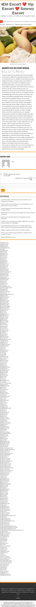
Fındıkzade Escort (4, 393)
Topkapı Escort (4, 552)
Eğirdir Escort (3, 373)
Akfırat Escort (3, 256)
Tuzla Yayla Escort (4, 564)
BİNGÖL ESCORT (4, 322)
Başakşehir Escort (4, 303)
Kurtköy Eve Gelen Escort (6, 461)
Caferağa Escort (4, 340)
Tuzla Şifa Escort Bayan (6, 562)
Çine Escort (3, 352)
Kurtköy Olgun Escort (5, 466)
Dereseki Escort (4, 362)
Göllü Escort (3, 404)
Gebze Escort (3, 397)
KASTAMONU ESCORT (5, 433)
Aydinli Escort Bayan (5, 291)
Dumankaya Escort (4, 369)
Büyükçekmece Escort (5, 339)
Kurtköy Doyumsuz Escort (6, 453)
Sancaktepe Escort (4, 536)
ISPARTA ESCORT (4, 417)
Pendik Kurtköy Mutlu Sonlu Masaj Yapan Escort (12, 530)
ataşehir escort (13, 588)
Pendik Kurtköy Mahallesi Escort (8, 528)
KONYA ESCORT (4, 446)
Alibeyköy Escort (4, 265)
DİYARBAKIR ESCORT (5, 367)
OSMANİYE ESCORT (5, 503)
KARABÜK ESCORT (4, 426)
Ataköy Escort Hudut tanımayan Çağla (23, 178)
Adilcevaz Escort (4, 246)
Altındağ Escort (4, 267)
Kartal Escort (3, 430)
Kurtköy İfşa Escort (5, 462)
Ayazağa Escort (4, 289)
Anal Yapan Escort (4, 273)
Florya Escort (3, 395)
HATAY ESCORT (4, 413)
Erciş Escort (3, 379)
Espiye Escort (3, 387)
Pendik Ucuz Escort (5, 534)
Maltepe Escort (4, 482)
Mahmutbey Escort (4, 479)
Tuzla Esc (2, 554)
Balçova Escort (3, 299)
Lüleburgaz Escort (4, 478)
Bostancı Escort (4, 328)
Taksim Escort (3, 550)
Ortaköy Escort (4, 502)
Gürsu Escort (3, 409)
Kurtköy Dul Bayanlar (5, 454)
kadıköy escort (21, 590)
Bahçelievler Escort (5, 297)
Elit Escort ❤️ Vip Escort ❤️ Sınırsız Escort (18, 8)
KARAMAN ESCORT (5, 428)
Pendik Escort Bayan (5, 513)
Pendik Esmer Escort (5, 518)
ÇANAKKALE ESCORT (5, 344)
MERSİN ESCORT (4, 490)
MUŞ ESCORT (3, 495)
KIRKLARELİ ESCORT (5, 442)
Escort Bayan (3, 381)
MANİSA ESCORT (4, 485)
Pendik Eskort (3, 517)
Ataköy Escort (3, 281)
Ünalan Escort (3, 567)
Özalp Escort (3, 505)
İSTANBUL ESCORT (5, 419)
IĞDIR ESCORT (4, 415)
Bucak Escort (3, 332)
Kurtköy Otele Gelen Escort (6, 468)
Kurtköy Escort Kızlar (5, 460)
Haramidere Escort (4, 412)
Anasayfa (2, 24)
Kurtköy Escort (3, 457)
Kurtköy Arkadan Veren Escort (7, 449)
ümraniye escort (22, 588)
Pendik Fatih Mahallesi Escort (7, 521)
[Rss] (18, 596)
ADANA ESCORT (4, 245)
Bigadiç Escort (3, 319)
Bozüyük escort (4, 331)
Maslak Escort (3, 487)
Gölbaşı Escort (3, 403)
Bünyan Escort (3, 335)
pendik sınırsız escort (5, 532)
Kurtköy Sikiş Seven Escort (6, 470)
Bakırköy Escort (10, 24)
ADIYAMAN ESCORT (5, 248)
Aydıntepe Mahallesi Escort (7, 294)
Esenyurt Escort (4, 384)
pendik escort (30, 588)
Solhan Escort (3, 547)
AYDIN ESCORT (4, 290)
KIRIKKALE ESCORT (5, 441)
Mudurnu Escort (4, 493)
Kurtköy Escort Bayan (5, 458)
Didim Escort (3, 364)
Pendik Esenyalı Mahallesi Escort (8, 515)
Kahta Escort (3, 425)
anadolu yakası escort (15, 592)
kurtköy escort (25, 592)
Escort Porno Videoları (5, 383)
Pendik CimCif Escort (5, 510)
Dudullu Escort (3, 368)
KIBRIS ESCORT (4, 438)
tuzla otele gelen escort (6, 560)
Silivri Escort (3, 542)
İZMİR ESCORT (3, 420)
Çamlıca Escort (3, 343)
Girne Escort (3, 401)
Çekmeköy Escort (4, 350)
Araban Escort (3, 277)
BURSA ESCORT (4, 338)
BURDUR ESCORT (4, 336)
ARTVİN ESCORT (4, 279)
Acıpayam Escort (4, 244)
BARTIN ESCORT (4, 302)
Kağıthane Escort (4, 424)
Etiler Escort (3, 388)
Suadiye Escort (3, 548)
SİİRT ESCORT (3, 540)
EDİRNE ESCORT (4, 372)
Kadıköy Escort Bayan (5, 422)
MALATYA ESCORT (4, 481)
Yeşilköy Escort (4, 572)
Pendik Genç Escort (5, 523)
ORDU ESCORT (4, 499)
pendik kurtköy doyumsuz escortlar (9, 527)
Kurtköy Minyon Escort (5, 465)
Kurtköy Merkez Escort (5, 464)
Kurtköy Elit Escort (4, 456)
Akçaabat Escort (4, 254)
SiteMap (18, 598)
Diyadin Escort (3, 366)
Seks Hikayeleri (4, 539)
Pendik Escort (3, 511)
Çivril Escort (3, 355)
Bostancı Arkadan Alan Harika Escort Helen (11, 174)
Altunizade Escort (4, 269)
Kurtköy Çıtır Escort (5, 452)
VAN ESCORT (3, 570)
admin (4, 71)
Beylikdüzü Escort (4, 314)
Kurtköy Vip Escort (4, 473)
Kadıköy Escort (3, 421)
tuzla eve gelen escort (5, 558)
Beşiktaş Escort (4, 310)
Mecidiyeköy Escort (5, 489)
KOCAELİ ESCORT (4, 445)
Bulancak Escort (4, 334)
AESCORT (2, 249)
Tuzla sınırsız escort (5, 563)
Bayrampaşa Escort (5, 309)
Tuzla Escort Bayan (4, 556)
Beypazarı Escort (4, 316)
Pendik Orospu (4, 531)
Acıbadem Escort (4, 242)
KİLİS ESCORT (3, 440)
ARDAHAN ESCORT (4, 278)
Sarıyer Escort (3, 538)
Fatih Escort (3, 391)
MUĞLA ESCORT (4, 494)
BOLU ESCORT (3, 327)
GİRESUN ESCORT (4, 400)
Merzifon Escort (4, 491)
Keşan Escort (3, 437)
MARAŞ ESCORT (4, 486)
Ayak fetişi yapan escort (6, 287)
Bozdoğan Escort (4, 330)
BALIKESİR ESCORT (5, 301)
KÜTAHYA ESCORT (4, 474)
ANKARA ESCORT (4, 274)
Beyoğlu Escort (4, 315)
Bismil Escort (3, 323)
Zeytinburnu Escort (5, 573)
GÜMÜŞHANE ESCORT (5, 408)
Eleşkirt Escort (3, 376)
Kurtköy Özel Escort (5, 469)
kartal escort (4, 590)
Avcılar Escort (3, 285)
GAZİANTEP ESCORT (5, 396)
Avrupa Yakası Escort (5, 286)
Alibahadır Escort (4, 264)
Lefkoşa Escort (4, 475)
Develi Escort (3, 363)
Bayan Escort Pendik (5, 306)
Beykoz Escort (3, 313)
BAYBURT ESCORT (4, 307)
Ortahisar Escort (4, 501)
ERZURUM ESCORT (4, 380)
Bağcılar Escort (4, 295)
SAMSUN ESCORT (4, 535)
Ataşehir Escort (4, 283)
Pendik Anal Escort (4, 507)
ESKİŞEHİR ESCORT (5, 385)
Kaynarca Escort (4, 434)
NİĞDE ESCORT (4, 497)
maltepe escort (4, 588)
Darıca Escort (3, 359)
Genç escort (3, 399)
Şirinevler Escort (4, 543)
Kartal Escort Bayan (5, 432)
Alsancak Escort (4, 266)
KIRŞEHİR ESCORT (4, 444)
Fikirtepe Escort (4, 392)
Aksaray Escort (3, 257)
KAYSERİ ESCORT (4, 436)
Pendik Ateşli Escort (5, 509)
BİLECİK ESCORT (4, 320)
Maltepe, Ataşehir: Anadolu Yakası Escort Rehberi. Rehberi (15, 230)
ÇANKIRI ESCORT (4, 346)
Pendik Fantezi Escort (5, 519)
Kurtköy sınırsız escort (5, 471)
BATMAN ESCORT (4, 305)
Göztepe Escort (4, 407)
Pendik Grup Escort (5, 524)
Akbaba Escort (3, 253)
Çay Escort (2, 348)
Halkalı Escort (3, 411)
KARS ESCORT (3, 429)
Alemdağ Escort (4, 261)
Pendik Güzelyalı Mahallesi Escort (8, 526)
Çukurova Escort (4, 358)
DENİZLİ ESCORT (4, 360)
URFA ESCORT (3, 568)
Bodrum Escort (4, 326)
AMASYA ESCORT (4, 270)
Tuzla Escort (3, 555)
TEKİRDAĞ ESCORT (5, 551)
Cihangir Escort (4, 351)
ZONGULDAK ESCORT (5, 575)
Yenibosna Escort (4, 571)
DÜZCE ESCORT (4, 371)
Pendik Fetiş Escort (4, 522)
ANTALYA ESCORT (4, 275)
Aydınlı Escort (3, 293)
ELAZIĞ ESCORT (4, 375)
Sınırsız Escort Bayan (5, 546)
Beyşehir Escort (4, 318)
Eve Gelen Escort (4, 389)
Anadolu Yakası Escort (5, 271)
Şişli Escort (3, 544)
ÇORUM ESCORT (4, 356)
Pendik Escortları (4, 514)
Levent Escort (3, 477)
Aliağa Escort (3, 262)
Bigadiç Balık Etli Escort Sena (8, 237)
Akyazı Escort (3, 258)
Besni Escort (3, 311)
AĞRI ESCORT (3, 252)
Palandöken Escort (4, 506)
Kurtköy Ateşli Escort (5, 450)
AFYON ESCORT (4, 250)
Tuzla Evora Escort (4, 559)
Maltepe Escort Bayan (5, 483)
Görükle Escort (3, 405)
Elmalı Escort (3, 377)
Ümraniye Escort (4, 566)
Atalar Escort (3, 282)
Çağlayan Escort (4, 342)
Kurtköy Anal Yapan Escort (6, 448)
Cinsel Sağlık (3, 354)
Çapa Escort (3, 347)
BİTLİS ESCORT (4, 324)
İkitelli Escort (3, 416)
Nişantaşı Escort (4, 498)
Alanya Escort (3, 260)
